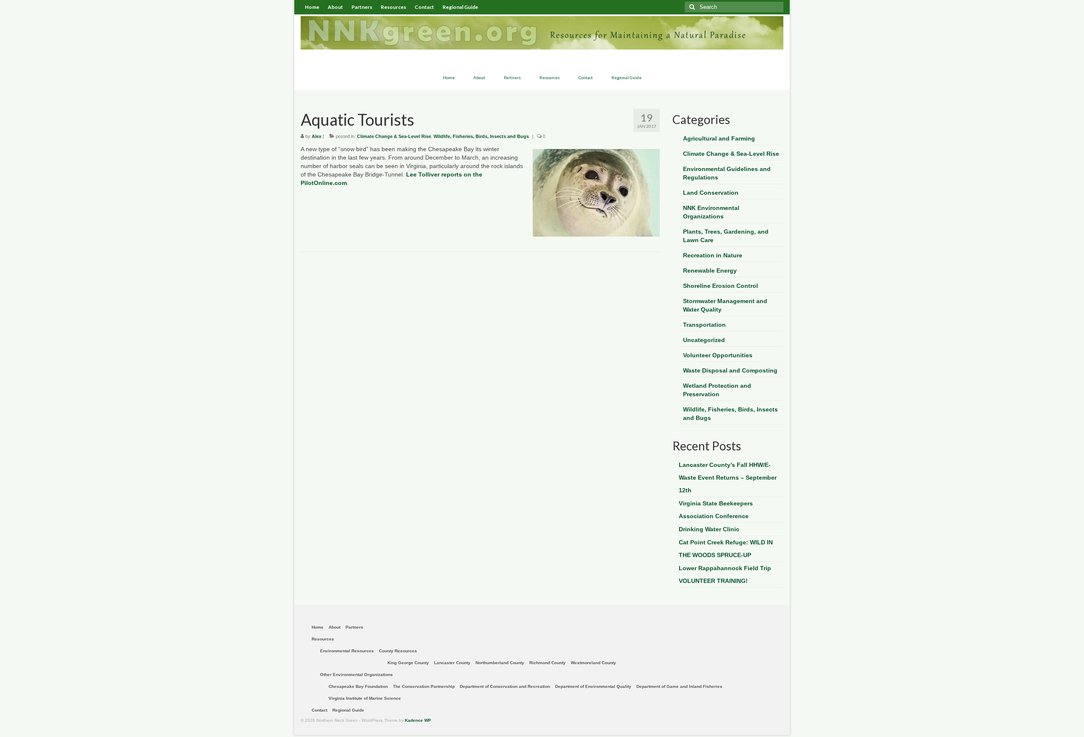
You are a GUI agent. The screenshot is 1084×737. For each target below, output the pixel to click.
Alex (316, 136)
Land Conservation (710, 192)
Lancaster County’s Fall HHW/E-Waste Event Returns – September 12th (728, 477)
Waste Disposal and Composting (730, 370)
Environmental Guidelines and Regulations (727, 173)
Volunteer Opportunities (717, 355)
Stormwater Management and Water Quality (725, 305)
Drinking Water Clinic (709, 529)
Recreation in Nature (712, 255)
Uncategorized (704, 340)
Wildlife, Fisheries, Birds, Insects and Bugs (481, 136)
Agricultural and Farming (719, 138)
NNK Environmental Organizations (711, 212)
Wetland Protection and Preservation (717, 389)
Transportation (704, 324)
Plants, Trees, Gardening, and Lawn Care (726, 235)
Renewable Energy (710, 270)
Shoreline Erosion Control (720, 285)
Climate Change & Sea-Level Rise (394, 136)
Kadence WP (418, 720)
